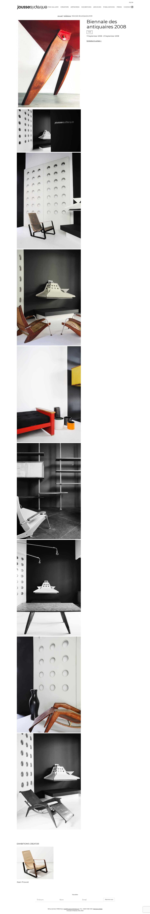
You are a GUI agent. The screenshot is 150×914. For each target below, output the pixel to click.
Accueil (60, 16)
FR (130, 2)
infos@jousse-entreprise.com (71, 909)
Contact (127, 7)
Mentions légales (97, 909)
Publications (109, 7)
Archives (97, 7)
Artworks (75, 7)
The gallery (53, 7)
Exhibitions (86, 7)
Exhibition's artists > (94, 41)
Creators (65, 7)
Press (119, 7)
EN (132, 2)
